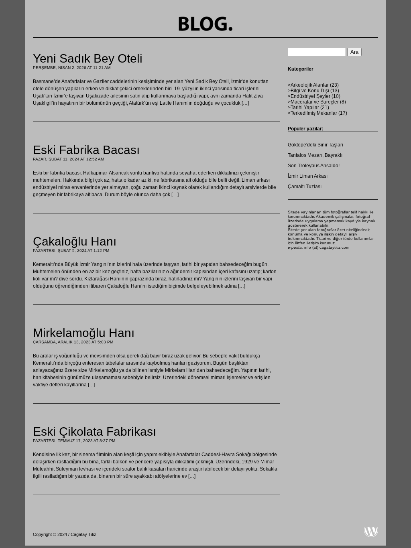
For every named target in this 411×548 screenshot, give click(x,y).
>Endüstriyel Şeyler (309, 96)
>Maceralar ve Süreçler (313, 102)
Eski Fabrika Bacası (86, 149)
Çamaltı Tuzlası (304, 186)
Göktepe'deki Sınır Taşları (315, 145)
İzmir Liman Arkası (308, 176)
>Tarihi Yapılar (303, 107)
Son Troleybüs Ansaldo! (314, 165)
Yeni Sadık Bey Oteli (87, 58)
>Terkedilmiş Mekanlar (312, 113)
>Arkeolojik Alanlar (308, 85)
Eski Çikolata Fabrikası (94, 431)
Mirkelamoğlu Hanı (83, 332)
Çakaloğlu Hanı (74, 241)
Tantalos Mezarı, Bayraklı (315, 155)
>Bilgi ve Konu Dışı (308, 90)
